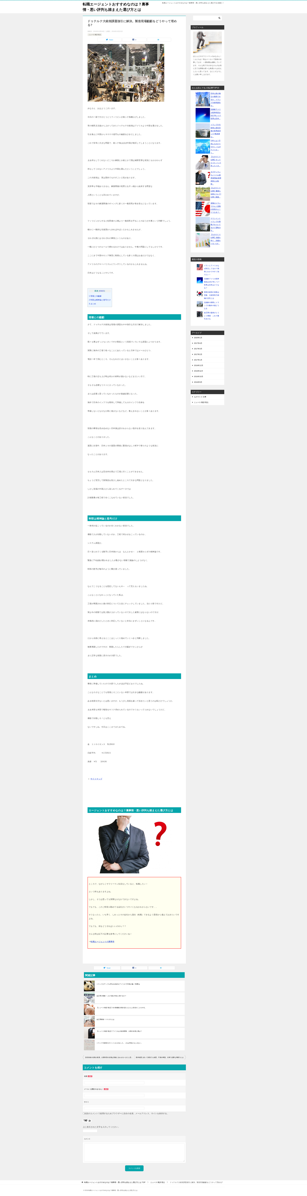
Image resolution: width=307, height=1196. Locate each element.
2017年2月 (198, 354)
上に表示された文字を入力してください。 (101, 1127)
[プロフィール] (207, 42)
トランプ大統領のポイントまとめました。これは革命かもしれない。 (120, 1043)
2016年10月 (198, 376)
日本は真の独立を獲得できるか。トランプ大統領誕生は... (216, 99)
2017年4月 (198, 343)
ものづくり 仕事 (200, 397)
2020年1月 (198, 338)
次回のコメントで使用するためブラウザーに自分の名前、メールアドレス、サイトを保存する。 (126, 1113)
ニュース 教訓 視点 (95, 34)
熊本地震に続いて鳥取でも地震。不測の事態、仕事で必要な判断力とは (159, 1057)
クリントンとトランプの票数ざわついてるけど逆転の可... (216, 224)
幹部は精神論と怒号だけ (100, 300)
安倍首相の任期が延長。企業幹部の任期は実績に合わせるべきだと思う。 (109, 1057)
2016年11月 (198, 371)
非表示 (101, 291)
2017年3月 (198, 349)
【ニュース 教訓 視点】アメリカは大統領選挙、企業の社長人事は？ (119, 1031)
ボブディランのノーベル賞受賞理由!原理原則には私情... (216, 178)
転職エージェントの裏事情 (102, 942)
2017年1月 (198, 360)
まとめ (92, 304)
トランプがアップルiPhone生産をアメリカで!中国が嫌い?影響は (118, 984)
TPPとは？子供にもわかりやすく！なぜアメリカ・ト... (216, 147)
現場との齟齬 (95, 296)
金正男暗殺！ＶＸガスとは (105, 1019)
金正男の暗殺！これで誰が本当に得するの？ (111, 996)
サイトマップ (96, 779)
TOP (114, 1182)
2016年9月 (198, 382)
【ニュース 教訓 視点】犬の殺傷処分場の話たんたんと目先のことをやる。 (121, 1007)
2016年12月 (198, 365)
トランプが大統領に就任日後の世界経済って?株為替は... (216, 131)
